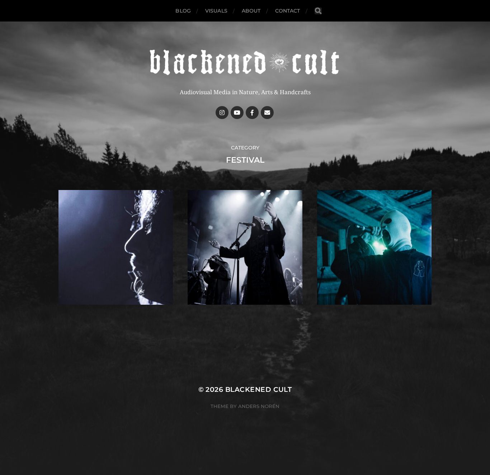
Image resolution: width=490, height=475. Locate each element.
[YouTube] (237, 112)
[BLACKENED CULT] (245, 63)
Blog (183, 11)
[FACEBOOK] (252, 112)
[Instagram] (222, 112)
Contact (287, 11)
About (251, 11)
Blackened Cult (258, 389)
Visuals (216, 11)
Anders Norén (258, 406)
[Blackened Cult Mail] (267, 112)
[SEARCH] (318, 11)
